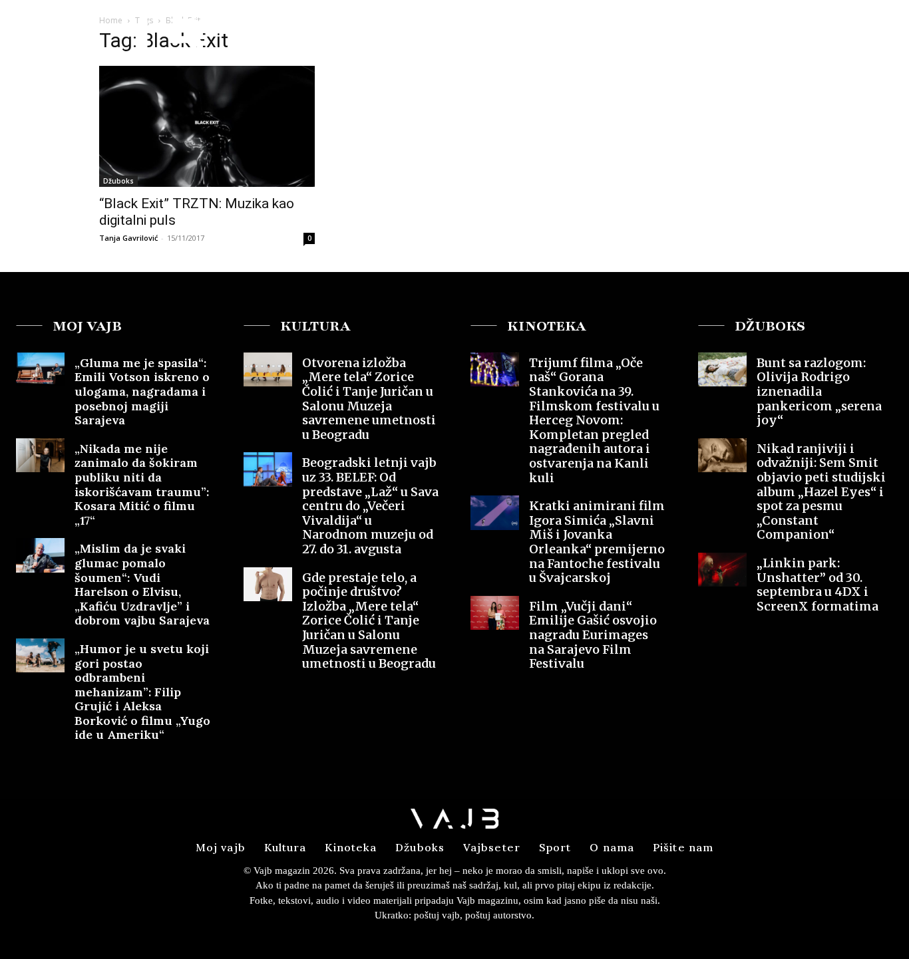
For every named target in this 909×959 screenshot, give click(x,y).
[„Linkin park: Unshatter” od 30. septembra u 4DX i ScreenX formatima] (722, 570)
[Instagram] (852, 36)
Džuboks (118, 181)
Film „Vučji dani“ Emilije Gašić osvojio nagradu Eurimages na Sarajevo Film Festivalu (593, 635)
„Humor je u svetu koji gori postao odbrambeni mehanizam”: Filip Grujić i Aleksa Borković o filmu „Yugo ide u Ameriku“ (142, 692)
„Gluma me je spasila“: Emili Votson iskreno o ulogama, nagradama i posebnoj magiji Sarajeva (142, 391)
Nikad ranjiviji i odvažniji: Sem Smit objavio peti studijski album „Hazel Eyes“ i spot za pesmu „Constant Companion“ (821, 492)
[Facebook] (828, 36)
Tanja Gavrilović (128, 238)
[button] (795, 35)
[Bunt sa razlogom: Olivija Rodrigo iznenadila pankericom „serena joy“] (722, 369)
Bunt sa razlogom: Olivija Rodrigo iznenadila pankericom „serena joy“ (819, 391)
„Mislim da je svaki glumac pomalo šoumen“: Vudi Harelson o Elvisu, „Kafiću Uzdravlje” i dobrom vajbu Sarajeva (142, 584)
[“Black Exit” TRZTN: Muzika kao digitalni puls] (207, 126)
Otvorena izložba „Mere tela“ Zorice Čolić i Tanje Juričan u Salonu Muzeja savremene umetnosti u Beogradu (369, 398)
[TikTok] (877, 36)
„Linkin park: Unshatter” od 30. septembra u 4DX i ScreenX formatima (817, 584)
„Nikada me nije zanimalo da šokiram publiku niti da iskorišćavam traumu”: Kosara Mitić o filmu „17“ (142, 484)
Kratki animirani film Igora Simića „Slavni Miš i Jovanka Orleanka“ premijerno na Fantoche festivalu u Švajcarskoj (597, 541)
